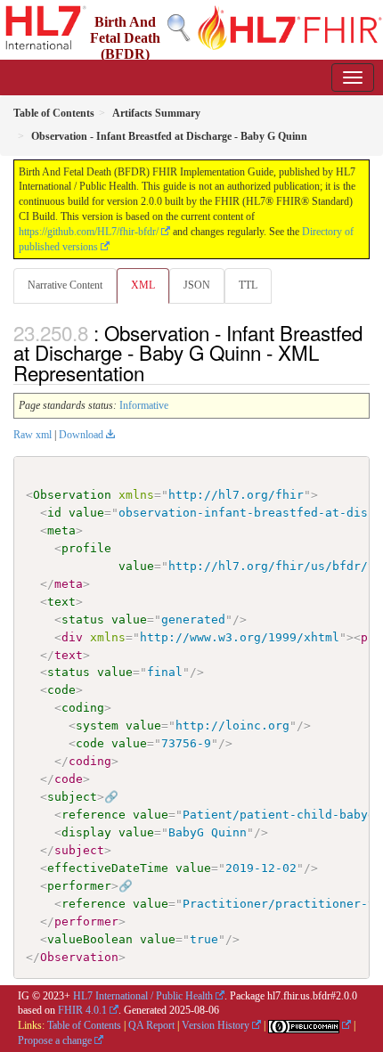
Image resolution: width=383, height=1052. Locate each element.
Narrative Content (65, 285)
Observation (72, 495)
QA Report (151, 1025)
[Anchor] (154, 372)
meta (61, 530)
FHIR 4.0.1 (82, 1010)
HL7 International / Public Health (143, 996)
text (61, 601)
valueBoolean (90, 939)
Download (81, 434)
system (97, 725)
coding (82, 707)
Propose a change (55, 1040)
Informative (143, 405)
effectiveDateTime (107, 868)
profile (86, 548)
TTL (248, 285)
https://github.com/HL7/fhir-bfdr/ (89, 231)
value (86, 512)
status (82, 619)
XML (143, 285)
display (86, 832)
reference (93, 814)
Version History (215, 1025)
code (61, 690)
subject (72, 796)
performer (79, 886)
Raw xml (32, 434)
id (54, 512)
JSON (196, 285)
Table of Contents (84, 1025)
